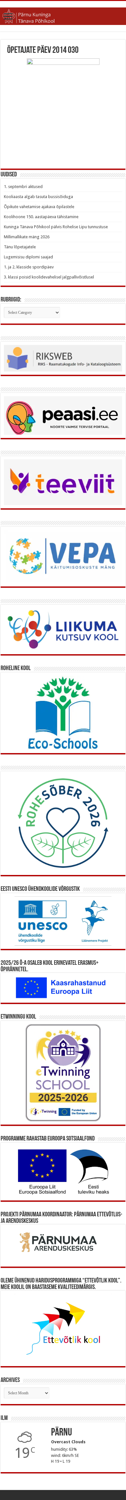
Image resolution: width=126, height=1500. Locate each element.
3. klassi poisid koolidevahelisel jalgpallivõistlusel (49, 277)
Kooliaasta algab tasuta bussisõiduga (38, 196)
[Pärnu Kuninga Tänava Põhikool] (63, 16)
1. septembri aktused (23, 186)
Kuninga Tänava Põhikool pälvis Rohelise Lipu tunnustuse (56, 226)
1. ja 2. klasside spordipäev (29, 267)
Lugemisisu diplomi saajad (28, 256)
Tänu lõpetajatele (20, 246)
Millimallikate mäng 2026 (26, 236)
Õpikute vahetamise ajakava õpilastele (39, 206)
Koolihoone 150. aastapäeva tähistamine (41, 216)
